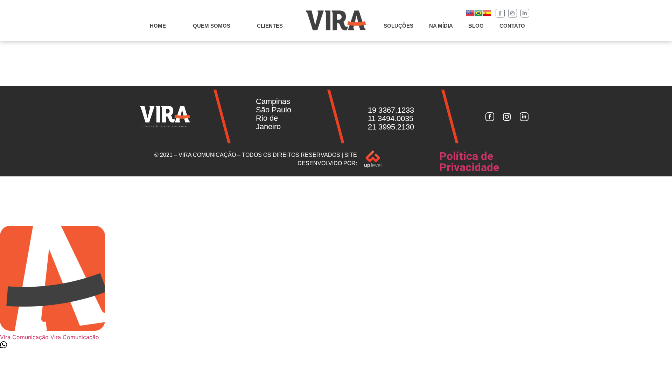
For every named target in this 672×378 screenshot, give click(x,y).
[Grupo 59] (524, 116)
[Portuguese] (478, 15)
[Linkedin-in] (524, 13)
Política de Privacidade (469, 161)
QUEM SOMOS (211, 26)
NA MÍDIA (441, 26)
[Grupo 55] (489, 116)
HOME (158, 26)
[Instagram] (512, 13)
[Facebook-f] (500, 13)
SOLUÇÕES (398, 26)
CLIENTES (270, 26)
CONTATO (512, 26)
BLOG (476, 26)
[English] (470, 15)
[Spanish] (487, 15)
